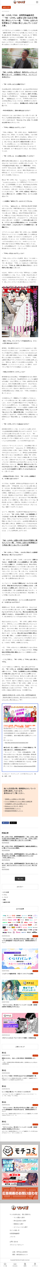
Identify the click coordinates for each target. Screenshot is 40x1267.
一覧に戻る (20, 879)
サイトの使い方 (14, 1230)
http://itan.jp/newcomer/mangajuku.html (16, 742)
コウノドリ (19, 448)
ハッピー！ (23, 180)
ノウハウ (5, 897)
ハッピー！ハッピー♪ (9, 182)
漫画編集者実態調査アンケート (14, 811)
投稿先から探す (18, 1224)
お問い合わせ (14, 1241)
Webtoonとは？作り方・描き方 (14, 806)
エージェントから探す (21, 1227)
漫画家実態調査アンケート (13, 808)
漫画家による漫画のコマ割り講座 (15, 799)
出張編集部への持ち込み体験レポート (16, 804)
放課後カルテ (11, 98)
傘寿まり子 (14, 206)
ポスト (14, 822)
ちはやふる (23, 96)
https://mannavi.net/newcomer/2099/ (25, 766)
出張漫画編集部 (14, 1233)
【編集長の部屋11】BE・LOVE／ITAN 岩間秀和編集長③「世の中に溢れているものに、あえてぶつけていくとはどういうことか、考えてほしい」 (19, 697)
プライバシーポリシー (17, 1245)
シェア (6, 822)
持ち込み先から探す (20, 1220)
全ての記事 (6, 892)
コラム (5, 894)
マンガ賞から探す (19, 1217)
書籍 (4, 899)
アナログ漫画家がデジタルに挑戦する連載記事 (18, 801)
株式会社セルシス (22, 1254)
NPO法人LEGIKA (22, 1252)
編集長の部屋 (6, 902)
